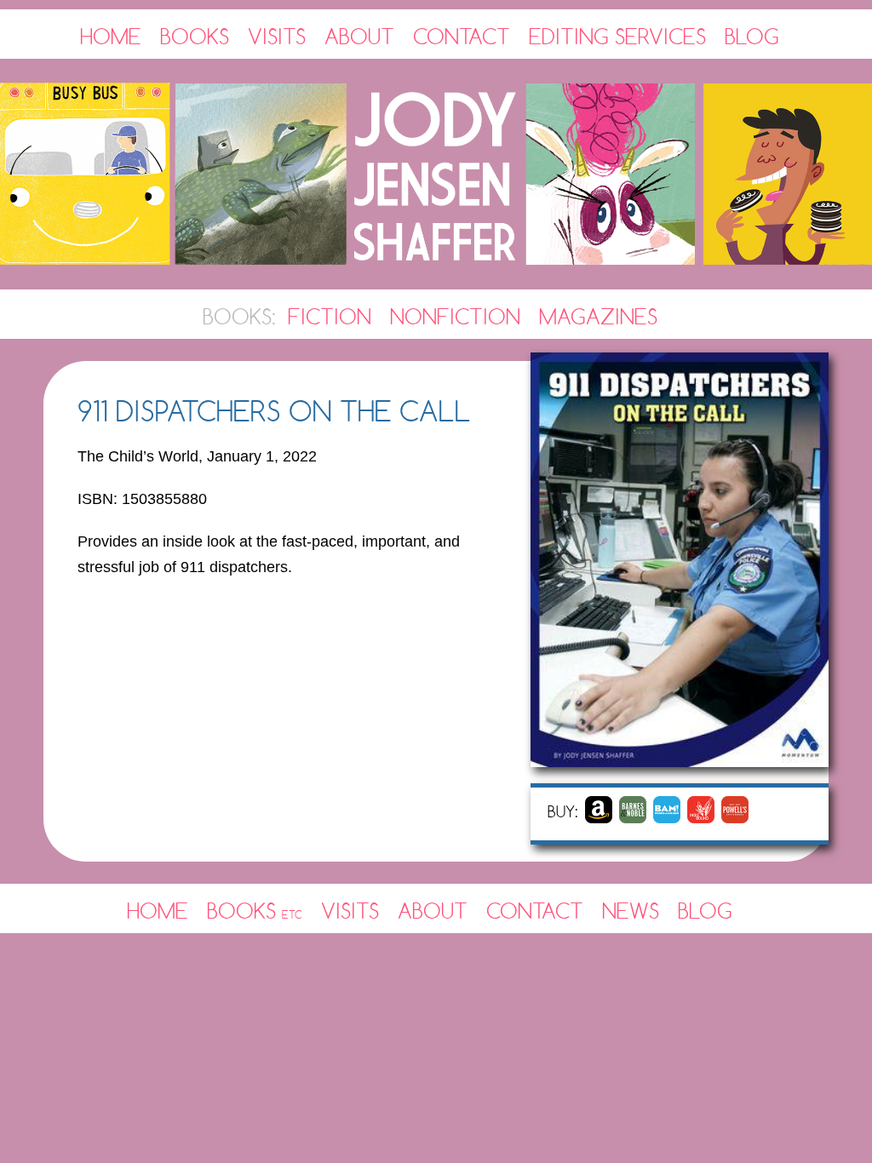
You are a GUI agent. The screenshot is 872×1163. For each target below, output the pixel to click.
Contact (461, 36)
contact (534, 910)
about (433, 910)
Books (194, 36)
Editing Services (617, 36)
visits (350, 910)
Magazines (598, 316)
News (630, 910)
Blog (752, 36)
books (254, 910)
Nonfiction (455, 316)
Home (110, 36)
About (359, 36)
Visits (277, 36)
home (157, 910)
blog (705, 910)
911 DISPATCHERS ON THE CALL (274, 410)
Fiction (329, 316)
